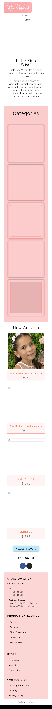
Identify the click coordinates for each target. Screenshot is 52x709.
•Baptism (13, 622)
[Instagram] (29, 566)
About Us (13, 665)
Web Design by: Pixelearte (26, 702)
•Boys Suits (14, 627)
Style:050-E (26, 531)
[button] (26, 548)
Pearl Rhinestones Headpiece (26, 426)
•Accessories (15, 642)
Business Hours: (16, 600)
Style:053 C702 (26, 478)
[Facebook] (23, 566)
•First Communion (17, 632)
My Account (14, 660)
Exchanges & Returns (19, 685)
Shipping (12, 690)
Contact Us (14, 670)
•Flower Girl (15, 637)
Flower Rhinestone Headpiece (26, 373)
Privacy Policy (15, 696)
